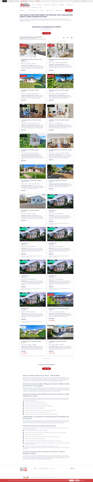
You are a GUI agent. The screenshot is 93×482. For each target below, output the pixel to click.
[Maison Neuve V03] (60, 243)
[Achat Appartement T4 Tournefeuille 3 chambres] (60, 58)
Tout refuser (77, 480)
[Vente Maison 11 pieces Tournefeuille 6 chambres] (60, 118)
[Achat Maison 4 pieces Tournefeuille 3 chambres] (33, 340)
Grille (69, 37)
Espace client (78, 1)
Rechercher (69, 10)
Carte (65, 37)
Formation (31, 1)
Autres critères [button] (60, 10)
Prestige (4, 1)
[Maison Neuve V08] (60, 276)
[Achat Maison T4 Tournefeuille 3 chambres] (33, 149)
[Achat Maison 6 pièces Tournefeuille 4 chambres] (33, 179)
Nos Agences (11, 1)
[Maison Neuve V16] (33, 308)
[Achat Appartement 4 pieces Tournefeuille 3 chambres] (60, 149)
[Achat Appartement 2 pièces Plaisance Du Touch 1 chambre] (33, 58)
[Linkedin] (71, 468)
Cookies (72, 477)
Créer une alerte (47, 33)
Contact (51, 468)
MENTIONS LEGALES (67, 477)
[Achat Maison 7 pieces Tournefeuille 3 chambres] (60, 308)
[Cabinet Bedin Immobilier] (25, 4)
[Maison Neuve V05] (33, 276)
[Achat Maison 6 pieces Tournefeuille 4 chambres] (33, 118)
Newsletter (85, 1)
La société (17, 1)
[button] (24, 10)
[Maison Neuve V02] (33, 243)
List (72, 37)
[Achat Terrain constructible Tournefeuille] (60, 179)
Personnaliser (82, 480)
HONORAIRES (35, 468)
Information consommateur (43, 468)
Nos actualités (37, 1)
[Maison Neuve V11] (60, 210)
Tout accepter (72, 480)
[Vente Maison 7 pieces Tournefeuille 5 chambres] (60, 88)
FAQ (54, 468)
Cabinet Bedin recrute (24, 1)
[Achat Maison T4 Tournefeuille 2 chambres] (33, 88)
